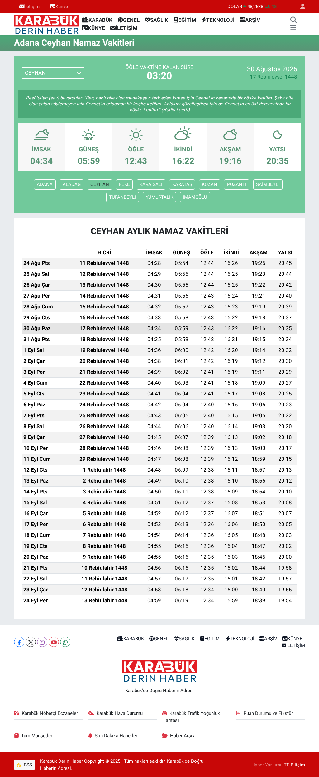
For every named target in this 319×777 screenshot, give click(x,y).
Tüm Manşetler (36, 735)
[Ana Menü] (293, 28)
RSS (27, 765)
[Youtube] (54, 642)
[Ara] (293, 20)
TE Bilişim (294, 765)
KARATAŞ (182, 184)
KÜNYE (96, 28)
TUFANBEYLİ (122, 197)
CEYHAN (99, 184)
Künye (61, 6)
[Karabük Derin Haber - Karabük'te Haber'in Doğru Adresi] (46, 23)
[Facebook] (19, 642)
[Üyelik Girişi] (300, 6)
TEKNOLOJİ (220, 20)
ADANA (45, 184)
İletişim (32, 6)
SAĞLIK (159, 20)
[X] (31, 642)
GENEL (131, 20)
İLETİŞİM (126, 28)
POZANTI (236, 184)
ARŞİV (252, 20)
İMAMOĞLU (195, 197)
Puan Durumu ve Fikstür (268, 713)
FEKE (124, 184)
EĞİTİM (187, 20)
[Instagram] (42, 642)
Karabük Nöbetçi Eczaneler (50, 713)
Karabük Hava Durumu (120, 713)
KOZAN (209, 184)
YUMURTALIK (159, 197)
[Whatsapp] (65, 642)
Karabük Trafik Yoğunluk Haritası (191, 716)
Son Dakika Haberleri (117, 735)
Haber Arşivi (183, 735)
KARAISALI (151, 184)
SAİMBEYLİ (267, 184)
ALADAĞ (72, 184)
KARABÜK (100, 20)
